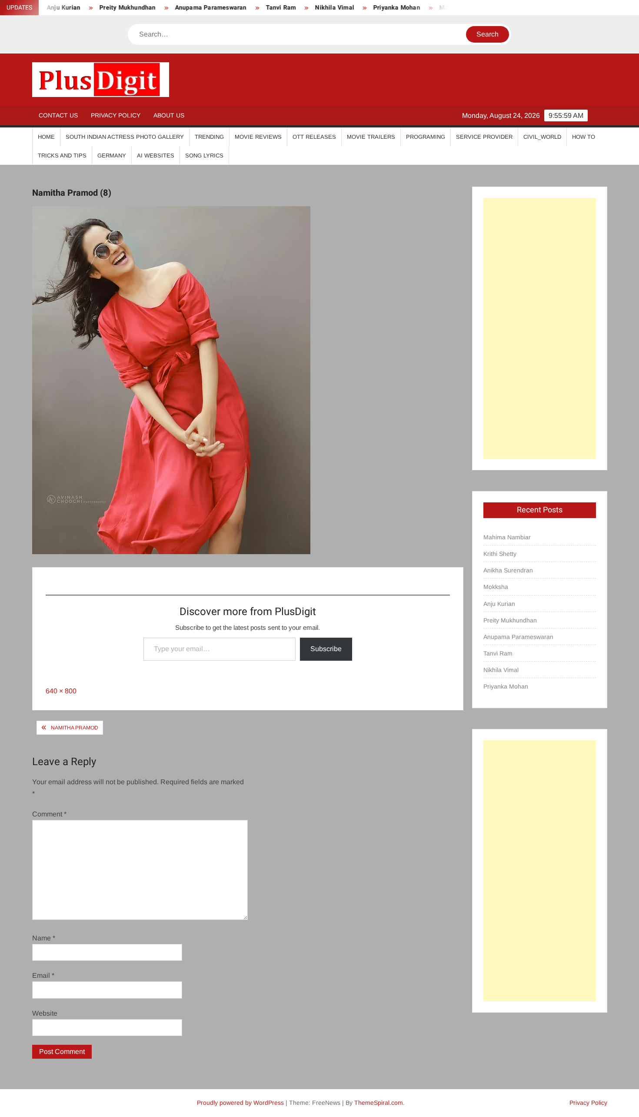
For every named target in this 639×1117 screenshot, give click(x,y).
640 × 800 (61, 691)
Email (43, 975)
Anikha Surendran (508, 570)
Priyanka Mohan (376, 7)
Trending (209, 137)
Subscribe (326, 648)
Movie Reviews (258, 137)
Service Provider (484, 137)
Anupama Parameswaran (190, 7)
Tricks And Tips (62, 155)
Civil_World (542, 137)
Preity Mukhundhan (107, 7)
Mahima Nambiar (507, 537)
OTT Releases (314, 137)
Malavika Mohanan (445, 7)
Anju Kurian (499, 603)
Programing (425, 137)
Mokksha (495, 586)
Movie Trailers (371, 137)
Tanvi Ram (260, 7)
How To (583, 137)
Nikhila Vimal (313, 7)
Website (44, 1013)
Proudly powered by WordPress (240, 1102)
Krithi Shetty (499, 553)
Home (46, 137)
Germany (111, 155)
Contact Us (58, 115)
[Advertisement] (539, 328)
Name (43, 938)
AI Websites (155, 155)
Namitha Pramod (74, 728)
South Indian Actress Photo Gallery (125, 137)
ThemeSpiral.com (378, 1102)
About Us (168, 115)
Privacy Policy (115, 115)
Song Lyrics (204, 155)
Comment (49, 814)
